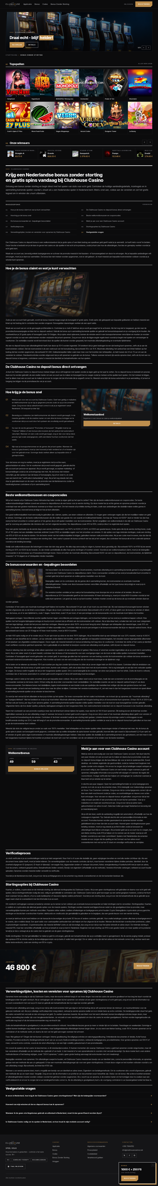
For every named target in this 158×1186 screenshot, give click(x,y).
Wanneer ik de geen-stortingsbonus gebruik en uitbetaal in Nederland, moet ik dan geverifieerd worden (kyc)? (54, 1113)
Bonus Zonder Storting (60, 4)
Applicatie (27, 4)
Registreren (144, 4)
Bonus (37, 4)
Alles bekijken (145, 63)
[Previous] (144, 48)
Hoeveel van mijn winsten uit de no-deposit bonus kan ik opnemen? (35, 1104)
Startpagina (11, 55)
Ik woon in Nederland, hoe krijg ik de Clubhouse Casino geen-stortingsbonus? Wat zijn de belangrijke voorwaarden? (56, 1096)
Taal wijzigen (17, 1166)
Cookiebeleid (92, 1154)
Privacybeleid (92, 1150)
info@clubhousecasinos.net (132, 1150)
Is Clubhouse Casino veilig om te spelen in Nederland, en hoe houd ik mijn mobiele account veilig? (48, 1122)
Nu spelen (17, 45)
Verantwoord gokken (95, 1158)
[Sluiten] (153, 1165)
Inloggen (128, 4)
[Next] (148, 48)
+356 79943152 (128, 1146)
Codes (45, 4)
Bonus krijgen (41, 769)
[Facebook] (129, 1155)
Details (32, 45)
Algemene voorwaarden (96, 1146)
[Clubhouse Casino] (13, 4)
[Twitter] (124, 1155)
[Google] (134, 1155)
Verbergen (147, 204)
